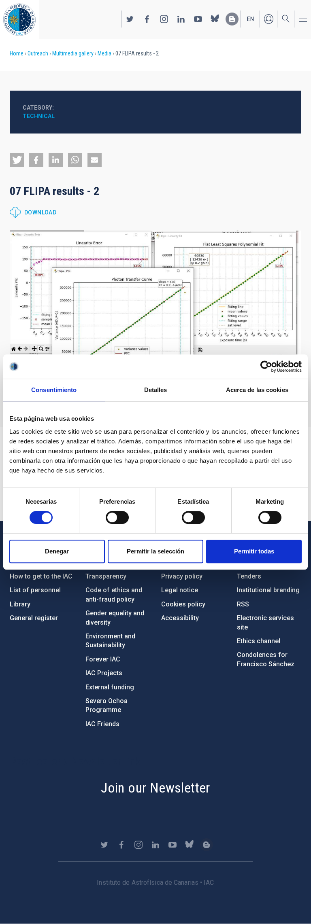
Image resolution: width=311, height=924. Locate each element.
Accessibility (180, 618)
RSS (243, 604)
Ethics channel (258, 641)
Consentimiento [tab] (54, 389)
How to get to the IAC (41, 576)
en (250, 19)
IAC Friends (102, 724)
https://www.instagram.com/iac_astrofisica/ (164, 19)
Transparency (105, 576)
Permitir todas (254, 551)
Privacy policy (181, 576)
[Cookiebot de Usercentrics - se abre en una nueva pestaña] (266, 366)
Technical (39, 116)
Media (104, 53)
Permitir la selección (155, 551)
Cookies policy (183, 604)
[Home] (19, 19)
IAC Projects (103, 673)
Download (40, 212)
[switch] (117, 517)
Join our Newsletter (155, 788)
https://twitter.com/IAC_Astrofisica (129, 19)
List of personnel (35, 590)
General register (34, 618)
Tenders (249, 576)
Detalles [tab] (155, 389)
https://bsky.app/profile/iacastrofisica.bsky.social (215, 19)
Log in (268, 19)
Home (16, 53)
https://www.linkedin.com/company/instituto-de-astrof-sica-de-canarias (181, 19)
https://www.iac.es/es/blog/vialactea (232, 19)
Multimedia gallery (73, 53)
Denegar (57, 551)
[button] (17, 160)
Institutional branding (268, 590)
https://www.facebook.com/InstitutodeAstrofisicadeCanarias (147, 19)
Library (20, 604)
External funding (109, 687)
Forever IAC (102, 659)
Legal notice (179, 590)
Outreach (38, 53)
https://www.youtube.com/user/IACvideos (198, 19)
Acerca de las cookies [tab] (257, 389)
